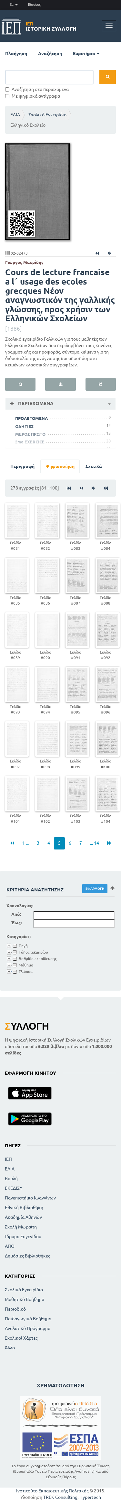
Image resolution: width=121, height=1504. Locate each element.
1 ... (25, 843)
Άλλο (10, 1347)
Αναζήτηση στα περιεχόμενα (40, 89)
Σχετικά (94, 466)
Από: (16, 914)
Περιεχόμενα (35, 403)
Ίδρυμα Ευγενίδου (23, 1236)
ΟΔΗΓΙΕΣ (24, 426)
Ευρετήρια (84, 53)
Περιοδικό (15, 1309)
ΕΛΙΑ (15, 114)
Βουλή (11, 1178)
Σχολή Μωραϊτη (21, 1226)
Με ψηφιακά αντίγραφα (36, 96)
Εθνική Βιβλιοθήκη (24, 1207)
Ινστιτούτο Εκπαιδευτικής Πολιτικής (52, 1490)
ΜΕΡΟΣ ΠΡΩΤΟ (30, 434)
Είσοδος (34, 4)
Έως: (16, 922)
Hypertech (90, 1497)
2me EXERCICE (30, 442)
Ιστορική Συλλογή (51, 26)
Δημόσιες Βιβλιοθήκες (27, 1255)
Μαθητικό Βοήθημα (24, 1299)
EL (12, 4)
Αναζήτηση (50, 53)
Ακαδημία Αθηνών (23, 1217)
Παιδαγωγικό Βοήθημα (28, 1318)
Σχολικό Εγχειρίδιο (47, 114)
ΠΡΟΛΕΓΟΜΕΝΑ (31, 418)
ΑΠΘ (10, 1246)
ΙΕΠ (8, 1159)
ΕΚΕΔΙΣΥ (13, 1188)
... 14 (94, 843)
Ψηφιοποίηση (60, 466)
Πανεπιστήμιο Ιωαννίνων (30, 1197)
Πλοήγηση (16, 53)
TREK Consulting (60, 1497)
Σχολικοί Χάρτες (21, 1338)
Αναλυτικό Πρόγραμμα (27, 1328)
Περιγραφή (22, 466)
